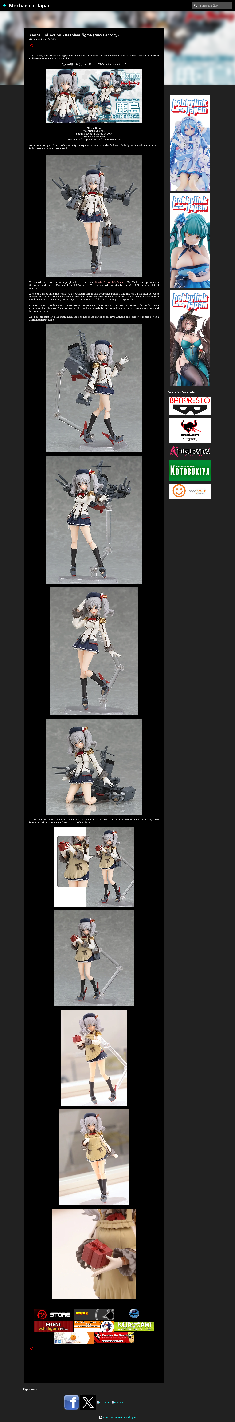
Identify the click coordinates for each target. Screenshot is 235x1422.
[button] (31, 46)
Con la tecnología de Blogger (119, 1417)
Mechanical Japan (30, 5)
